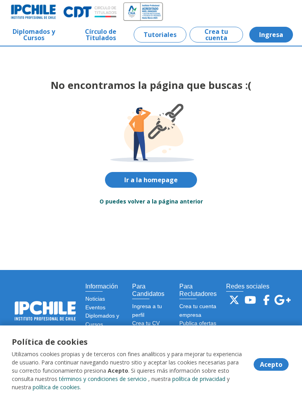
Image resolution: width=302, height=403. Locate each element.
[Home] (34, 12)
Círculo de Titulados (100, 34)
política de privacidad (198, 379)
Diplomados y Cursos (34, 34)
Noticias (95, 299)
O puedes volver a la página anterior (151, 201)
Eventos (95, 307)
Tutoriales (160, 34)
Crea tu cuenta (216, 34)
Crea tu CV (146, 323)
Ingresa (271, 34)
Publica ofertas (197, 323)
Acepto (271, 364)
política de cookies (56, 387)
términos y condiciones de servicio (103, 379)
